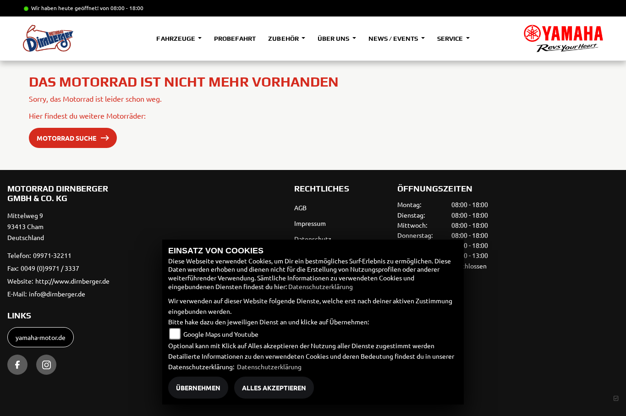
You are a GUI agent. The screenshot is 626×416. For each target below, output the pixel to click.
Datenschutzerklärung (320, 286)
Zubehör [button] (284, 38)
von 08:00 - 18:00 (121, 7)
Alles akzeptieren (274, 387)
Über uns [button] (334, 38)
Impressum (310, 223)
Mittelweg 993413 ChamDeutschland (25, 226)
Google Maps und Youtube (220, 334)
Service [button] (450, 38)
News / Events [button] (393, 38)
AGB (300, 207)
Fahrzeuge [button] (176, 38)
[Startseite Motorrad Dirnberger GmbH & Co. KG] (563, 38)
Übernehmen (198, 387)
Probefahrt (235, 38)
